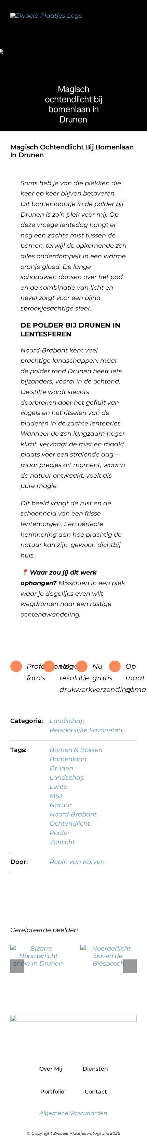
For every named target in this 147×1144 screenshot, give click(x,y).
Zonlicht (62, 842)
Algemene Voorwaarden (73, 1113)
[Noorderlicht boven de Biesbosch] (108, 948)
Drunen (61, 768)
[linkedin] (88, 1045)
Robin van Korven (77, 862)
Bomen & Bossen (76, 750)
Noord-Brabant (73, 814)
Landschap (67, 721)
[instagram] (74, 1045)
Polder (60, 833)
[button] (17, 966)
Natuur (61, 805)
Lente (58, 787)
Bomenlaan (68, 759)
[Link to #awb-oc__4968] (133, 20)
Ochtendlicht (70, 823)
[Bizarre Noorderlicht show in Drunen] (38, 948)
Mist (56, 796)
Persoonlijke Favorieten (86, 730)
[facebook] (59, 1045)
